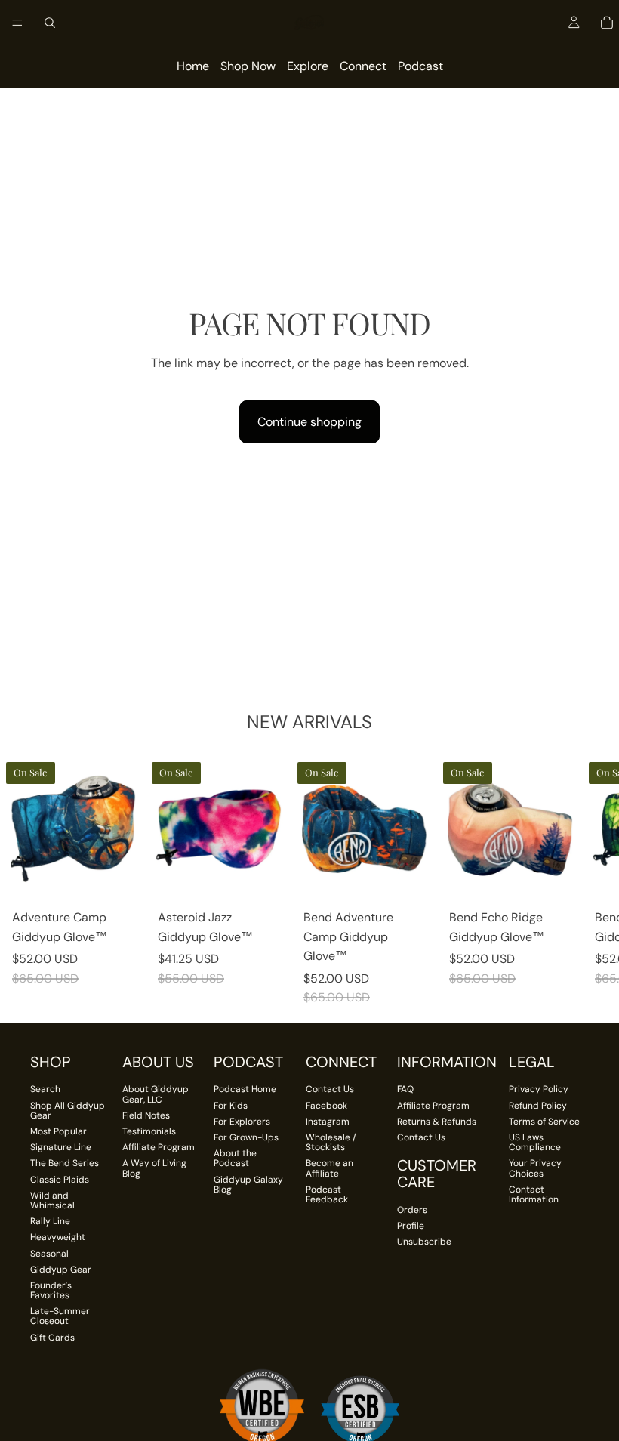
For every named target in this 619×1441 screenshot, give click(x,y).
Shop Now (248, 66)
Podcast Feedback (327, 1194)
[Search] (49, 22)
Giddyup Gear (60, 1270)
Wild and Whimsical (52, 1200)
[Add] (122, 878)
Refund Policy (538, 1106)
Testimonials (149, 1131)
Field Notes (146, 1115)
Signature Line (60, 1147)
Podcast (420, 66)
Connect (363, 66)
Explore (307, 66)
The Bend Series (64, 1163)
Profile (410, 1226)
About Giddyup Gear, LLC (155, 1094)
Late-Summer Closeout (60, 1316)
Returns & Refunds (436, 1121)
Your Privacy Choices (535, 1168)
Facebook (326, 1106)
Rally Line (50, 1221)
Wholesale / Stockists (331, 1142)
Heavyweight (57, 1237)
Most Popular (58, 1131)
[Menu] (17, 22)
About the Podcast (235, 1158)
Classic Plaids (59, 1180)
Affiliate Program (158, 1147)
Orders (412, 1210)
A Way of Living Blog (154, 1168)
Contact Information (534, 1194)
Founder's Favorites (51, 1290)
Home (193, 66)
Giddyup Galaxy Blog (248, 1185)
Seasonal (49, 1254)
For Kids (231, 1106)
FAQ (405, 1089)
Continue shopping (309, 422)
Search (45, 1089)
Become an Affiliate (329, 1168)
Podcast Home (245, 1089)
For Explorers (242, 1121)
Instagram (328, 1121)
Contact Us (330, 1089)
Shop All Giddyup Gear (67, 1111)
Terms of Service (544, 1121)
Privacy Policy (538, 1089)
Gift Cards (52, 1337)
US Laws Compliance (535, 1142)
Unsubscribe (424, 1242)
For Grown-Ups (246, 1137)
